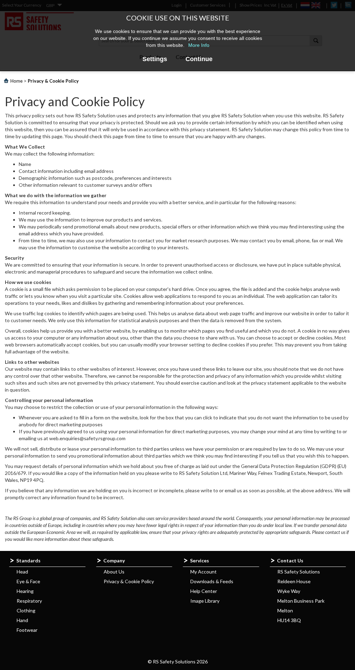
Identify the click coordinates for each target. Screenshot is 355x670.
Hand (22, 620)
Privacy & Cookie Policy (129, 581)
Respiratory (29, 601)
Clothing (26, 610)
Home (16, 81)
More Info (198, 45)
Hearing (25, 591)
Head (22, 572)
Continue (199, 59)
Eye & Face (28, 581)
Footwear (27, 630)
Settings (154, 59)
